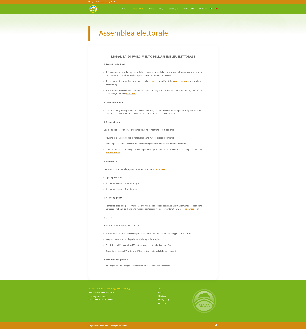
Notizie (152, 9)
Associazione (137, 9)
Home (123, 9)
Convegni (173, 9)
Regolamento (180, 81)
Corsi (161, 9)
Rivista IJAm (188, 9)
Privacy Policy (163, 299)
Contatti (203, 9)
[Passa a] (211, 11)
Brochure (162, 303)
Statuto (154, 81)
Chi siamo (162, 296)
